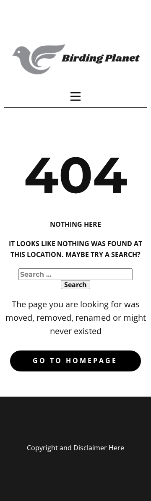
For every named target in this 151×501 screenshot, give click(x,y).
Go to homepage (75, 360)
